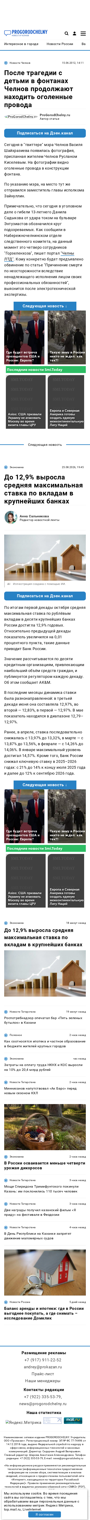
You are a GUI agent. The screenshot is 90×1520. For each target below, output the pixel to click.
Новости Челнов (20, 62)
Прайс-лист (43, 1373)
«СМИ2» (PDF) (76, 1486)
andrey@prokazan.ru (43, 1367)
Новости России (20, 1302)
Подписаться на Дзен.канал (45, 133)
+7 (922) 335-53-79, (43, 1396)
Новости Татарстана (23, 1011)
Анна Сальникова (34, 516)
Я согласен (45, 1514)
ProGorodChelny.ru (55, 115)
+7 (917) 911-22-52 (42, 1360)
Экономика (17, 467)
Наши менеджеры (43, 1380)
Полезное (16, 1035)
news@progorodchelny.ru (43, 1403)
